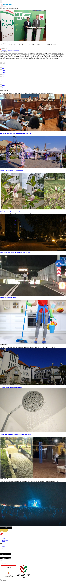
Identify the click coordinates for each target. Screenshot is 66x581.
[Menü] (3, 6)
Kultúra (9, 7)
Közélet (3, 7)
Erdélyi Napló (3, 546)
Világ (18, 7)
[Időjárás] (1, 2)
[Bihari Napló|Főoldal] (7, 5)
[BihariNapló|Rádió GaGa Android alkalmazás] (8, 558)
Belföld (5, 7)
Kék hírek (14, 7)
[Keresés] (1, 1)
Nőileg (2, 548)
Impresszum (3, 538)
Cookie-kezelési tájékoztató (5, 540)
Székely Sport (3, 547)
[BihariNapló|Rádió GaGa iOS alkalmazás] (3, 558)
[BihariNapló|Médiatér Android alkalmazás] (8, 554)
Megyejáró (12, 7)
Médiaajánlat (3, 541)
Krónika (3, 545)
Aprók (21, 7)
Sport (16, 7)
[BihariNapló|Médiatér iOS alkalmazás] (3, 554)
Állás (19, 7)
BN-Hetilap (23, 7)
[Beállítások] (1, 6)
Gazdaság (7, 7)
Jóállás (2, 550)
